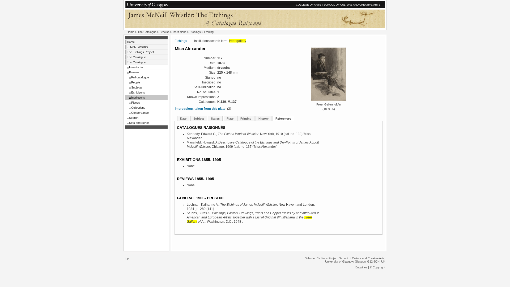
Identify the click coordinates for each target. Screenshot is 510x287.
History (263, 118)
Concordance (140, 112)
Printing (246, 118)
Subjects (136, 87)
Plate (230, 118)
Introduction (136, 67)
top (127, 258)
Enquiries (361, 267)
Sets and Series (139, 122)
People (135, 82)
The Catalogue (147, 31)
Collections (138, 107)
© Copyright (377, 267)
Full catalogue (140, 77)
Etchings (195, 31)
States (215, 118)
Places (135, 102)
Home (130, 31)
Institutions (179, 31)
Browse (164, 31)
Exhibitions (138, 92)
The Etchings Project (140, 52)
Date (183, 118)
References (283, 118)
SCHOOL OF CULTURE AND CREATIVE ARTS (352, 4)
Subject (198, 118)
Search (133, 117)
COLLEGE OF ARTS (308, 4)
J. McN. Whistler (137, 47)
